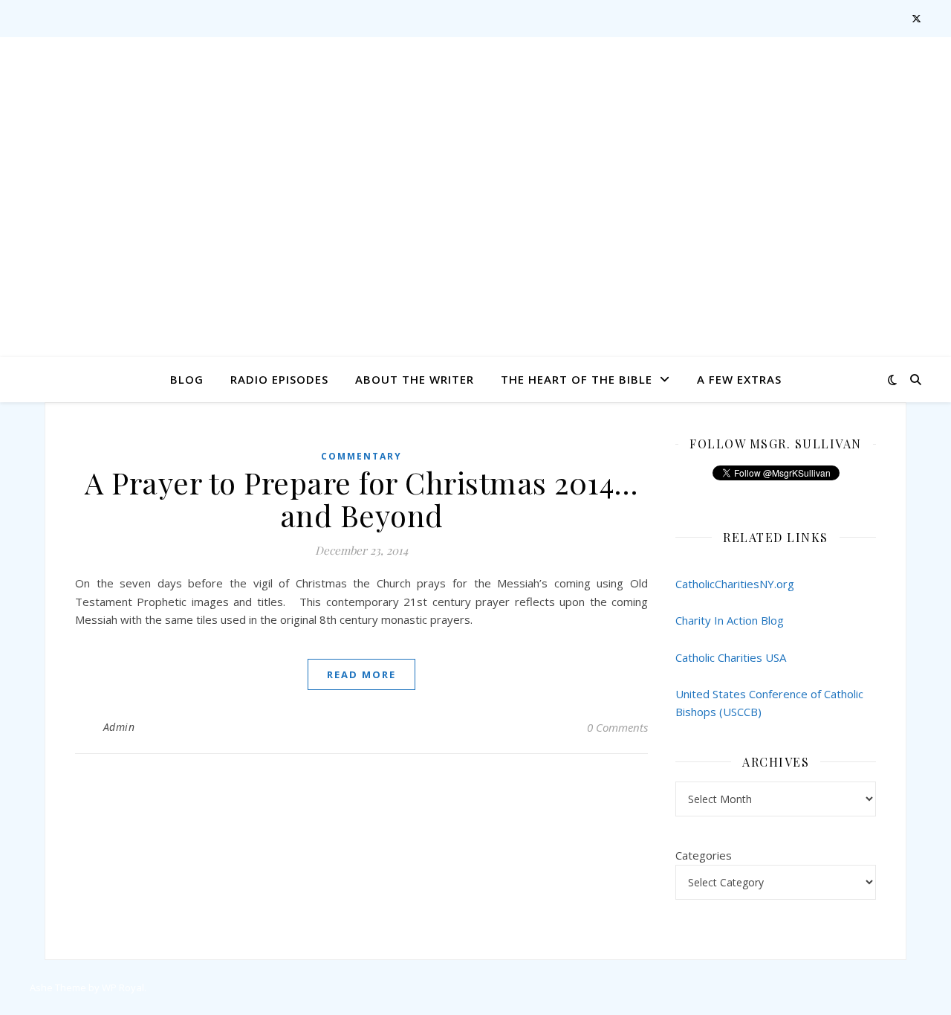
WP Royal (123, 987)
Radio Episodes (279, 379)
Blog (187, 379)
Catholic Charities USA (730, 657)
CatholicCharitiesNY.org (734, 583)
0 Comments (617, 727)
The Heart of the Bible (576, 379)
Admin (119, 727)
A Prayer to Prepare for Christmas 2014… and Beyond (361, 499)
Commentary (361, 456)
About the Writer (414, 379)
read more (361, 674)
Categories (703, 855)
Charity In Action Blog (729, 620)
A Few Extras (739, 379)
